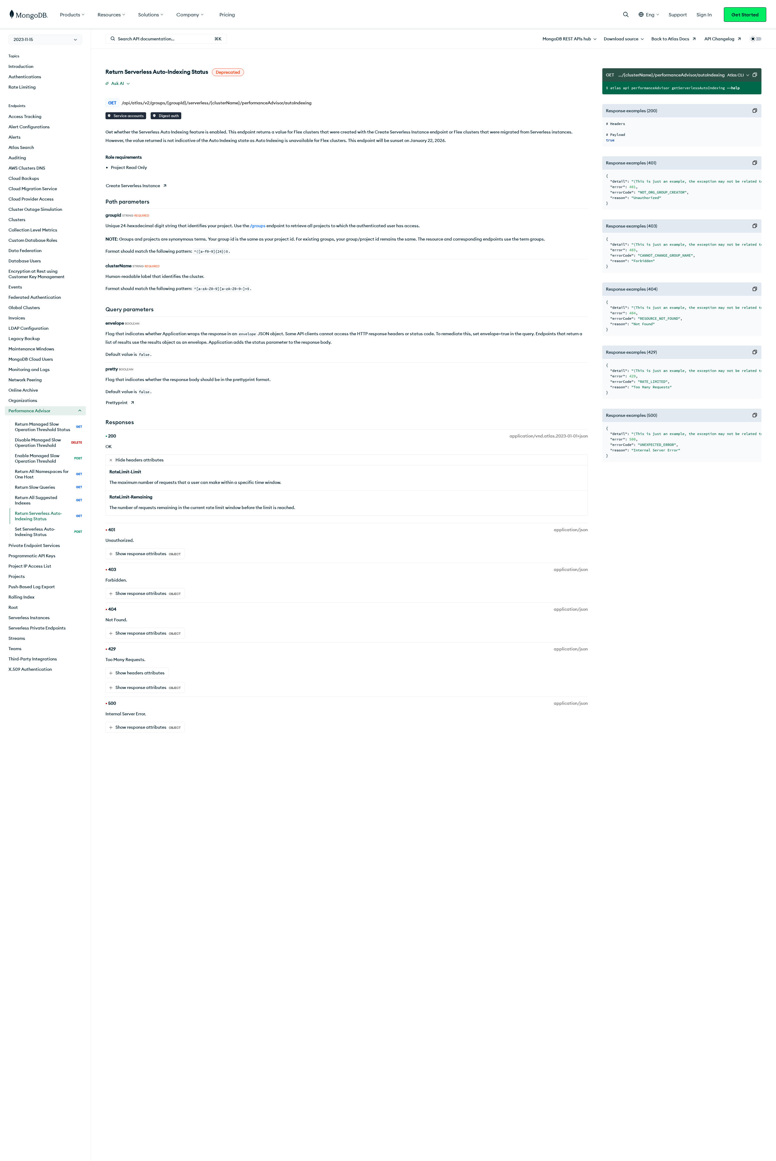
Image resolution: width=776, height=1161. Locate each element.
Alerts (14, 137)
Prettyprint (117, 402)
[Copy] (755, 75)
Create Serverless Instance (133, 185)
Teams (15, 648)
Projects (16, 576)
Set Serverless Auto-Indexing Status (48, 531)
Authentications (24, 76)
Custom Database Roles (32, 240)
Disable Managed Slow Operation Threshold (48, 442)
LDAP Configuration (28, 328)
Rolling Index (21, 597)
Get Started (745, 15)
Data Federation (25, 250)
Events (15, 287)
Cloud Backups (23, 178)
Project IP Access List (29, 566)
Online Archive (23, 390)
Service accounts (128, 115)
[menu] (45, 39)
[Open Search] (626, 14)
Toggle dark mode (755, 39)
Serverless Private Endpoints (37, 628)
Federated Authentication (34, 297)
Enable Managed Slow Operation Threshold (48, 458)
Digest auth (168, 115)
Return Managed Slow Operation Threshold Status (48, 426)
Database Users (24, 261)
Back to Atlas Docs (670, 39)
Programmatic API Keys (31, 556)
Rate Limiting (22, 87)
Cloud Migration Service (32, 188)
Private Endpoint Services (34, 545)
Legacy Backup (24, 338)
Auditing (17, 157)
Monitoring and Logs (29, 369)
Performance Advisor (29, 410)
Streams (16, 638)
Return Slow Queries (48, 487)
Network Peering (25, 380)
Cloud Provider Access (31, 199)
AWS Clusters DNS (26, 168)
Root (13, 607)
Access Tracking (25, 116)
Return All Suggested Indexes (48, 500)
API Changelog (719, 39)
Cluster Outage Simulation (35, 209)
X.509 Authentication (30, 669)
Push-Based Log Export (31, 586)
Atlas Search (21, 147)
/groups (258, 225)
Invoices (16, 318)
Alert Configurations (29, 127)
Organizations (22, 400)
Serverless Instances (29, 617)
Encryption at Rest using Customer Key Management (36, 273)
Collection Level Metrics (32, 230)
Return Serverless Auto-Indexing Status (48, 516)
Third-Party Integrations (32, 659)
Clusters (16, 219)
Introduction (20, 66)
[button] (649, 14)
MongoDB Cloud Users (30, 359)
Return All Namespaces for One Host (48, 474)
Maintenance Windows (31, 349)
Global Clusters (24, 307)
